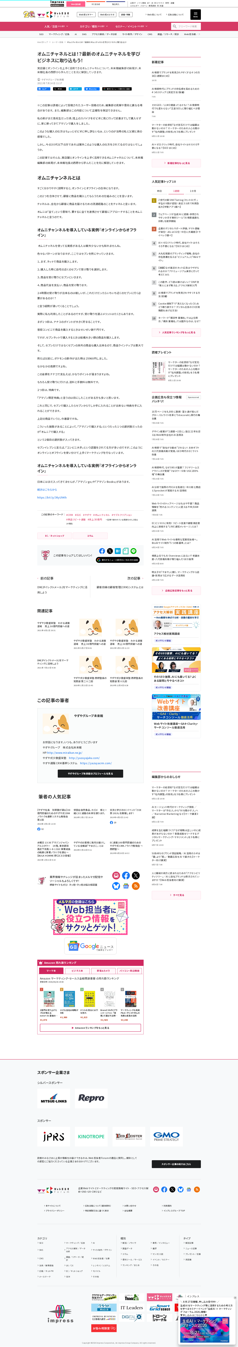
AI (76, 34)
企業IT (133, 3)
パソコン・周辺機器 (129, 970)
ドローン (144, 6)
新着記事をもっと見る (178, 163)
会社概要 (128, 1210)
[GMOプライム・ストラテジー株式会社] (166, 1136)
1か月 (193, 191)
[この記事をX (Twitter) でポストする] (110, 551)
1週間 (176, 191)
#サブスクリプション (122, 515)
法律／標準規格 (46, 1265)
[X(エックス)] (136, 875)
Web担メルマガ (107, 14)
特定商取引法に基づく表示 (97, 1210)
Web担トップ (42, 42)
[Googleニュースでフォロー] (189, 1189)
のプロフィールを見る (90, 773)
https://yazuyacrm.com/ (96, 763)
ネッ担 (72, 884)
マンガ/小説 (158, 1254)
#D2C (78, 515)
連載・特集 (125, 14)
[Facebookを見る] (164, 1189)
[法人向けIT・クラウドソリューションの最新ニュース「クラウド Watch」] (104, 1309)
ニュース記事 (191, 1248)
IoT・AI (150, 3)
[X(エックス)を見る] (172, 1189)
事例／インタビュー (161, 1242)
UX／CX (69, 1265)
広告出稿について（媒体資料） (98, 1205)
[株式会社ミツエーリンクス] (53, 1098)
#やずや (87, 515)
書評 (155, 1248)
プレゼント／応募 (193, 1254)
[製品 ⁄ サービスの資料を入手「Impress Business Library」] (104, 1319)
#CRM (69, 515)
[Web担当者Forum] (53, 1191)
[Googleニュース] (126, 886)
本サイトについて (53, 1205)
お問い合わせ (130, 1205)
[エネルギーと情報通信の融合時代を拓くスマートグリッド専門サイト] (159, 1309)
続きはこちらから (47, 489)
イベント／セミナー (161, 1259)
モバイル (96, 1271)
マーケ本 (51, 970)
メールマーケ (45, 1276)
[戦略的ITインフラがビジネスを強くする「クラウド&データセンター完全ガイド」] (104, 1299)
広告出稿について (176, 14)
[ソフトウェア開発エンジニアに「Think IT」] (131, 1299)
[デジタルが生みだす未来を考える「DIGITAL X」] (131, 1319)
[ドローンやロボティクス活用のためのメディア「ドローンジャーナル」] (159, 1319)
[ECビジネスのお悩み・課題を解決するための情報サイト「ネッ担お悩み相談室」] (104, 1329)
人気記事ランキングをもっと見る (178, 332)
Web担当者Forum (53, 14)
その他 (96, 1276)
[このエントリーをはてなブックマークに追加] (118, 551)
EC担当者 (96, 4)
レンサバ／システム (101, 1265)
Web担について (154, 14)
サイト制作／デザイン (132, 34)
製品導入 (115, 4)
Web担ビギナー (86, 14)
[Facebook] (126, 875)
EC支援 (160, 6)
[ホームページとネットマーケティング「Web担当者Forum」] (159, 1299)
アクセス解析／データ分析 (104, 34)
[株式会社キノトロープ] (91, 1136)
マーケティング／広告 (59, 34)
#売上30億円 (95, 519)
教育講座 (152, 6)
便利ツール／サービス (132, 1259)
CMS (150, 34)
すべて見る (178, 895)
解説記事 (189, 1242)
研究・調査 (169, 3)
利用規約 (168, 1205)
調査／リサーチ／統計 (168, 34)
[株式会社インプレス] (60, 1314)
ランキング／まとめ (131, 1265)
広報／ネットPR (46, 1271)
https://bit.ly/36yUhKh (52, 497)
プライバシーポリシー (55, 1210)
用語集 (188, 1259)
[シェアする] (102, 551)
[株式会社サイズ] (129, 1136)
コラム (125, 1254)
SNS (84, 34)
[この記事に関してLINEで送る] (133, 551)
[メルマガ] (116, 875)
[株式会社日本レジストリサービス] (53, 1136)
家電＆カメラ (103, 970)
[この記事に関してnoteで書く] (126, 551)
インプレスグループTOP (174, 1210)
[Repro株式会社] (91, 1098)
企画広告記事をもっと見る (178, 590)
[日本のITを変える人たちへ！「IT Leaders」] (131, 1309)
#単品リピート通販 (76, 519)
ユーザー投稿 (57, 42)
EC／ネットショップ (74, 1271)
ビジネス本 (77, 970)
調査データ (127, 1248)
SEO (41, 34)
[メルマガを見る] (156, 1189)
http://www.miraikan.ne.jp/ (64, 753)
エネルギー (134, 6)
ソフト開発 (141, 3)
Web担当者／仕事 (193, 34)
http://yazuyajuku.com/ (84, 758)
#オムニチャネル (101, 515)
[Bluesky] (181, 1189)
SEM (68, 1276)
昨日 (159, 191)
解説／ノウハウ (129, 1242)
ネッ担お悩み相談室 (87, 884)
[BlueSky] (116, 886)
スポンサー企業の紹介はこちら (176, 1164)
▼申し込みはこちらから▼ (193, 1315)
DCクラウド (159, 3)
